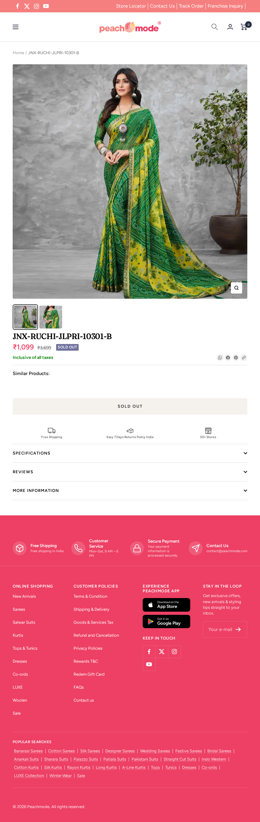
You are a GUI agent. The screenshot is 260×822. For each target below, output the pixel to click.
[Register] (238, 629)
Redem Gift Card (89, 674)
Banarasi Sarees (28, 751)
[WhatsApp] (220, 357)
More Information (36, 490)
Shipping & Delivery (91, 609)
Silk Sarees (90, 751)
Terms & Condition (90, 596)
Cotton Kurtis (26, 767)
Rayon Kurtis (78, 767)
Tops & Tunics (25, 648)
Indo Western (214, 759)
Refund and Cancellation (96, 635)
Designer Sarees (120, 751)
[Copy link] (243, 357)
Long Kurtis (106, 767)
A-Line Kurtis (134, 767)
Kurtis (18, 635)
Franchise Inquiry (225, 6)
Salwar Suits (24, 622)
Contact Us (162, 6)
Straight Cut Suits (180, 759)
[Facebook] (227, 357)
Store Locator (131, 6)
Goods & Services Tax (93, 622)
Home (18, 52)
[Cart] (244, 27)
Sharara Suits (56, 759)
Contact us (84, 700)
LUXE (18, 687)
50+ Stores (208, 437)
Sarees (19, 609)
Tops (155, 767)
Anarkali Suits (26, 759)
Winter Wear (60, 775)
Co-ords (20, 674)
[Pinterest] (235, 357)
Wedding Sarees (155, 751)
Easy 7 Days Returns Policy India (130, 437)
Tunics (171, 767)
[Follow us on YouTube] (46, 6)
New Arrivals (24, 596)
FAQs (79, 687)
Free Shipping (51, 437)
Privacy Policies (88, 648)
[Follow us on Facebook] (17, 6)
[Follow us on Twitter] (27, 6)
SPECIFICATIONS (31, 453)
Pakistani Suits (145, 759)
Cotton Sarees (61, 751)
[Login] (230, 26)
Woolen (20, 700)
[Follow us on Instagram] (36, 6)
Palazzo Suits (86, 759)
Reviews (23, 471)
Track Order (191, 6)
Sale (17, 713)
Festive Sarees (188, 751)
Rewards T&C (86, 661)
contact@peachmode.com (226, 551)
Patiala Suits (114, 759)
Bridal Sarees (219, 751)
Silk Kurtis (53, 767)
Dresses (20, 661)
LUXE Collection (29, 775)
